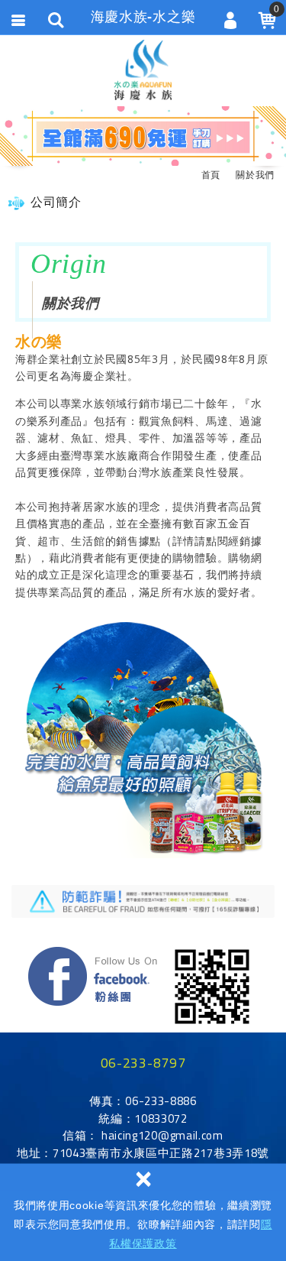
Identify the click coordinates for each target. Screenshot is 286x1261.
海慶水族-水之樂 (143, 70)
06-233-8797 (143, 1062)
